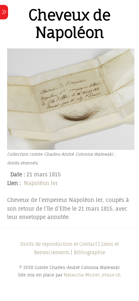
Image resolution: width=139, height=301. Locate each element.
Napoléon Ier (41, 183)
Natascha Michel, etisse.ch (92, 274)
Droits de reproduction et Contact (58, 244)
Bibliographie (89, 252)
